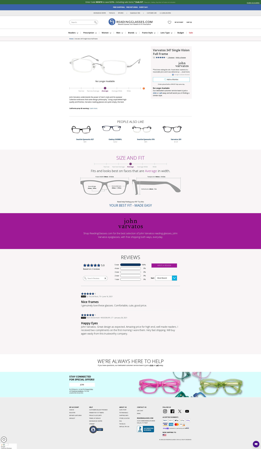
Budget (180, 32)
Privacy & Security (95, 415)
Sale (191, 32)
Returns (120, 13)
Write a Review (181, 57)
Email (139, 413)
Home (71, 39)
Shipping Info (123, 415)
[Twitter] (179, 413)
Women (105, 32)
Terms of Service (95, 418)
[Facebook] (172, 413)
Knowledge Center (100, 13)
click (151, 365)
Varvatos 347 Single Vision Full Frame (86, 39)
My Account (179, 22)
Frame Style (147, 32)
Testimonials (123, 413)
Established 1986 (135, 13)
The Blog (112, 13)
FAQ (120, 421)
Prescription (88, 32)
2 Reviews (171, 57)
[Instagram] (165, 413)
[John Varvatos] (182, 64)
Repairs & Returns (75, 415)
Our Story (122, 410)
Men (118, 32)
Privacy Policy (89, 389)
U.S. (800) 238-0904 (165, 13)
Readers (72, 32)
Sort (152, 278)
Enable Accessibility (253, 3)
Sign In (71, 410)
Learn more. (94, 108)
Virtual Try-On (124, 427)
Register (72, 413)
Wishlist (72, 418)
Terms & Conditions (77, 391)
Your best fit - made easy (130, 205)
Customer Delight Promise (98, 410)
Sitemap (92, 424)
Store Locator (124, 418)
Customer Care (151, 13)
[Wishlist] (169, 22)
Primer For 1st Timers (96, 413)
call (160, 93)
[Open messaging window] (256, 444)
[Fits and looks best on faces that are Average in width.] (105, 91)
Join (82, 384)
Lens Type (165, 32)
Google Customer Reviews (182, 74)
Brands (131, 32)
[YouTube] (187, 413)
